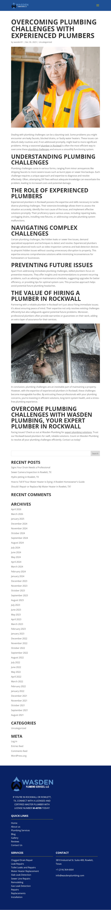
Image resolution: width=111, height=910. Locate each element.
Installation (16, 897)
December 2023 (19, 581)
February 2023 (18, 628)
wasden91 (18, 42)
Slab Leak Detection (21, 874)
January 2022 (17, 691)
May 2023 (16, 614)
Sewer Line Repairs (20, 878)
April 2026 (16, 509)
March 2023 (17, 624)
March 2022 (17, 681)
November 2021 (19, 700)
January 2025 (17, 518)
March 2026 (17, 514)
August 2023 (17, 600)
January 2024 (17, 576)
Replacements (18, 893)
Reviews (15, 841)
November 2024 (19, 528)
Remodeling (17, 882)
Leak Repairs (17, 863)
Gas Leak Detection (21, 885)
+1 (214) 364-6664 (65, 869)
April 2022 (16, 676)
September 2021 (19, 710)
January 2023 (17, 633)
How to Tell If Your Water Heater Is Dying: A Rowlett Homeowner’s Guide (48, 481)
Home (14, 823)
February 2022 (18, 686)
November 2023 (19, 585)
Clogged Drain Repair (22, 860)
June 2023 (16, 609)
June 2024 (16, 552)
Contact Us (16, 845)
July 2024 (15, 547)
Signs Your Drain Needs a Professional (30, 467)
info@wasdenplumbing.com (70, 875)
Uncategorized (45, 42)
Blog (13, 834)
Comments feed (19, 751)
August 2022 (17, 657)
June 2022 (16, 667)
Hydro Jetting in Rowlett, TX (25, 476)
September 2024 (19, 537)
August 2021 (17, 715)
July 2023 (15, 604)
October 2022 (18, 648)
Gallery (14, 837)
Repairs (15, 889)
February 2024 (18, 571)
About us (15, 826)
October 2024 (18, 533)
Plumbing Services (20, 830)
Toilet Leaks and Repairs (23, 867)
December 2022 (19, 638)
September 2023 (19, 595)
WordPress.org (19, 755)
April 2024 (16, 561)
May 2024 (16, 557)
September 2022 (19, 652)
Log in (14, 741)
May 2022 (16, 671)
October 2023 (18, 590)
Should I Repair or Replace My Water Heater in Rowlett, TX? (41, 486)
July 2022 (15, 662)
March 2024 (17, 566)
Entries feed (17, 746)
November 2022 (19, 643)
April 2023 (16, 619)
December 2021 (19, 695)
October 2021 (18, 705)
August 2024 (17, 542)
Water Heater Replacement (25, 871)
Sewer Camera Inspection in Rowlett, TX (31, 472)
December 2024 (19, 523)
